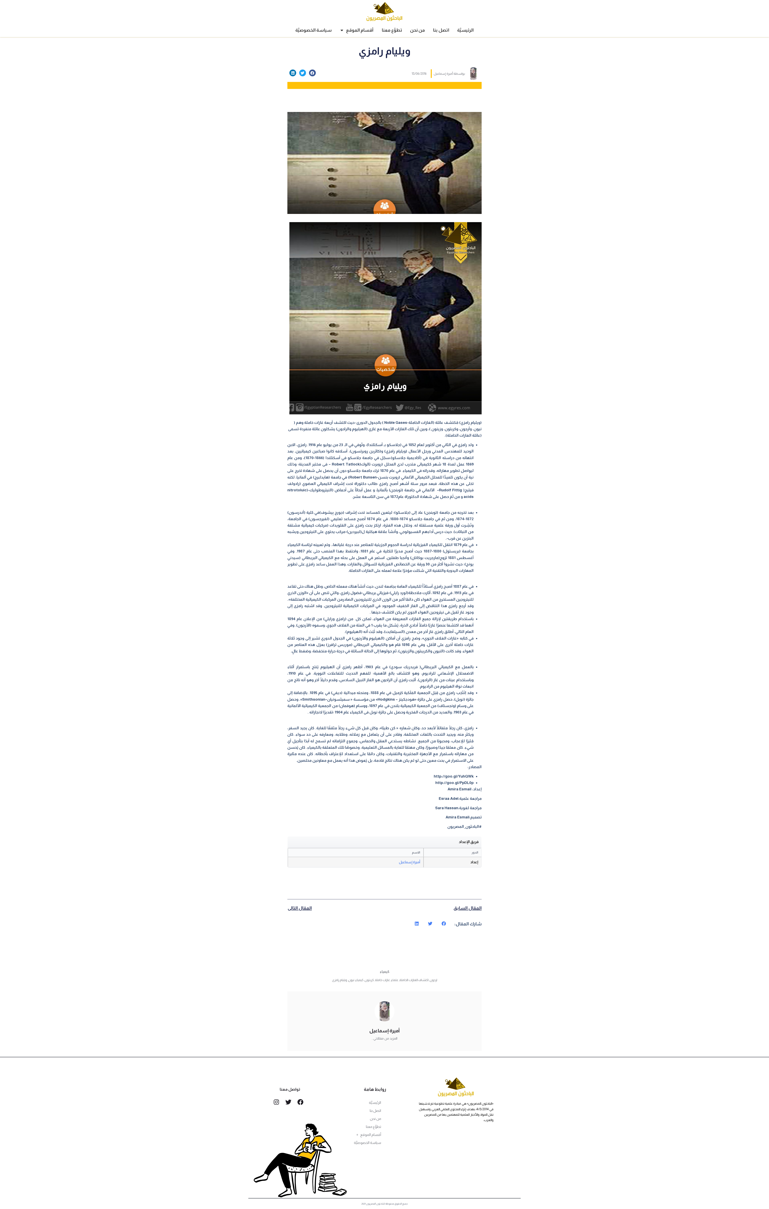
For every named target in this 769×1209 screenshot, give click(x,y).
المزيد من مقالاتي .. (384, 1038)
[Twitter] (288, 1102)
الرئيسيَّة (465, 30)
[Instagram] (276, 1102)
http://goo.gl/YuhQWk (454, 776)
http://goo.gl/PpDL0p (454, 783)
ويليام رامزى (339, 980)
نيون (351, 980)
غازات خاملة (382, 980)
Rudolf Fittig (450, 490)
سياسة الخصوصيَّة (313, 30)
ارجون (433, 980)
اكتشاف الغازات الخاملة (414, 980)
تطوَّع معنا (392, 30)
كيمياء (384, 972)
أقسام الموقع (359, 30)
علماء (394, 980)
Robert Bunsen (363, 477)
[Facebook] (300, 1102)
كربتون (369, 980)
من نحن (417, 30)
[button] (312, 73)
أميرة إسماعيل (409, 862)
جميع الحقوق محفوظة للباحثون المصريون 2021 (384, 1203)
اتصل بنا (441, 30)
